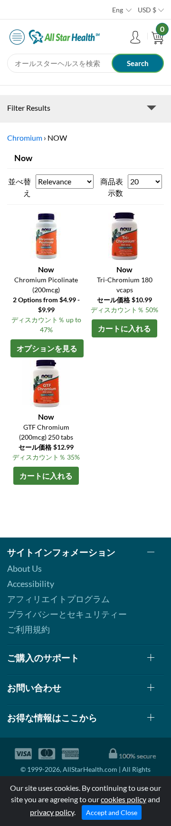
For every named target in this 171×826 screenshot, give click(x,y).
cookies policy (123, 799)
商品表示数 (111, 187)
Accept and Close (111, 812)
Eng (117, 10)
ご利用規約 (28, 629)
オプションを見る (47, 348)
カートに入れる (124, 328)
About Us (24, 568)
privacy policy (52, 811)
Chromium (24, 137)
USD (147, 10)
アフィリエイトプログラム (58, 599)
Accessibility (30, 583)
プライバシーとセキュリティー (67, 614)
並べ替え (19, 187)
